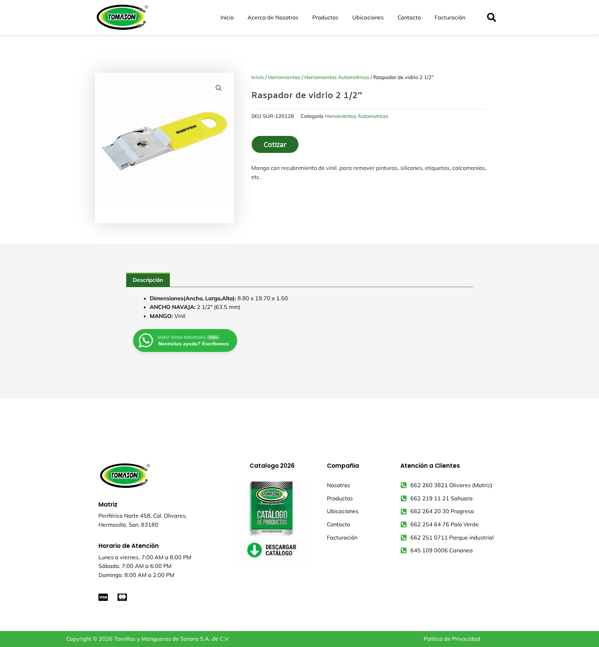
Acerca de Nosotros (273, 17)
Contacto (409, 17)
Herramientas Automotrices (336, 77)
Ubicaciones (368, 17)
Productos (325, 17)
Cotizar (275, 144)
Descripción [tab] (148, 279)
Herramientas (284, 77)
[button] (491, 17)
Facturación (450, 17)
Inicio (227, 17)
